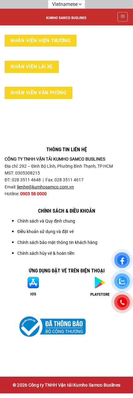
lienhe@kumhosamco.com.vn (45, 186)
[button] (123, 17)
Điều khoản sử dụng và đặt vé (45, 231)
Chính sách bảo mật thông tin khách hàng (57, 242)
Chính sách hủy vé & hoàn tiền (46, 253)
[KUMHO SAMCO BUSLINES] (67, 17)
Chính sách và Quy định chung (46, 221)
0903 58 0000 (33, 193)
